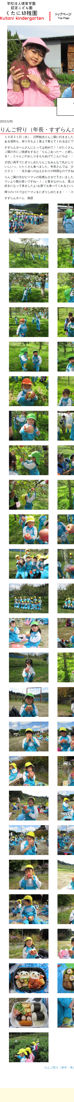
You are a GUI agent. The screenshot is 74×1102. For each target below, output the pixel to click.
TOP (63, 16)
